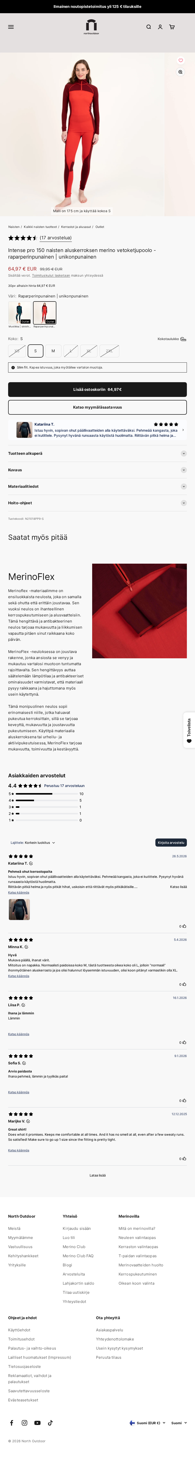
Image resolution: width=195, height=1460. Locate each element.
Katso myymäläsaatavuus (97, 407)
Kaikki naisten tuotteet (40, 227)
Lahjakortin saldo (78, 1283)
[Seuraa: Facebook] (11, 1422)
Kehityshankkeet (23, 1255)
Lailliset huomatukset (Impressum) (39, 1357)
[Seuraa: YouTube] (37, 1422)
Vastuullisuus (20, 1246)
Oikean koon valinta (136, 1283)
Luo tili (69, 1237)
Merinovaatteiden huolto (141, 1265)
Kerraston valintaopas (138, 1246)
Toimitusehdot (21, 1339)
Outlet (99, 227)
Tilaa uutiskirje (76, 1292)
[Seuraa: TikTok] (50, 1422)
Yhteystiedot (74, 1301)
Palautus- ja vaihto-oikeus (32, 1348)
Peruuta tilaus (108, 1357)
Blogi (67, 1265)
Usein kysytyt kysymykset (119, 1348)
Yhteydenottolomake (115, 1339)
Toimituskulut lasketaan (51, 275)
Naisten (14, 227)
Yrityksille (17, 1265)
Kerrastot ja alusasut (76, 227)
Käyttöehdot (19, 1330)
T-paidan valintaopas (138, 1255)
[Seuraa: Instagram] (24, 1422)
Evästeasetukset (23, 1400)
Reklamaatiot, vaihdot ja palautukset (30, 1378)
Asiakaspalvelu (109, 1330)
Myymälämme (20, 1237)
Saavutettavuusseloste (29, 1390)
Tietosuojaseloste (24, 1366)
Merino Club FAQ (78, 1255)
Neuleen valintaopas (137, 1237)
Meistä (14, 1228)
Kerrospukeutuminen (138, 1274)
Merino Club (74, 1246)
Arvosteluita (74, 1274)
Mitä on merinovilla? (137, 1228)
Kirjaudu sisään (77, 1228)
